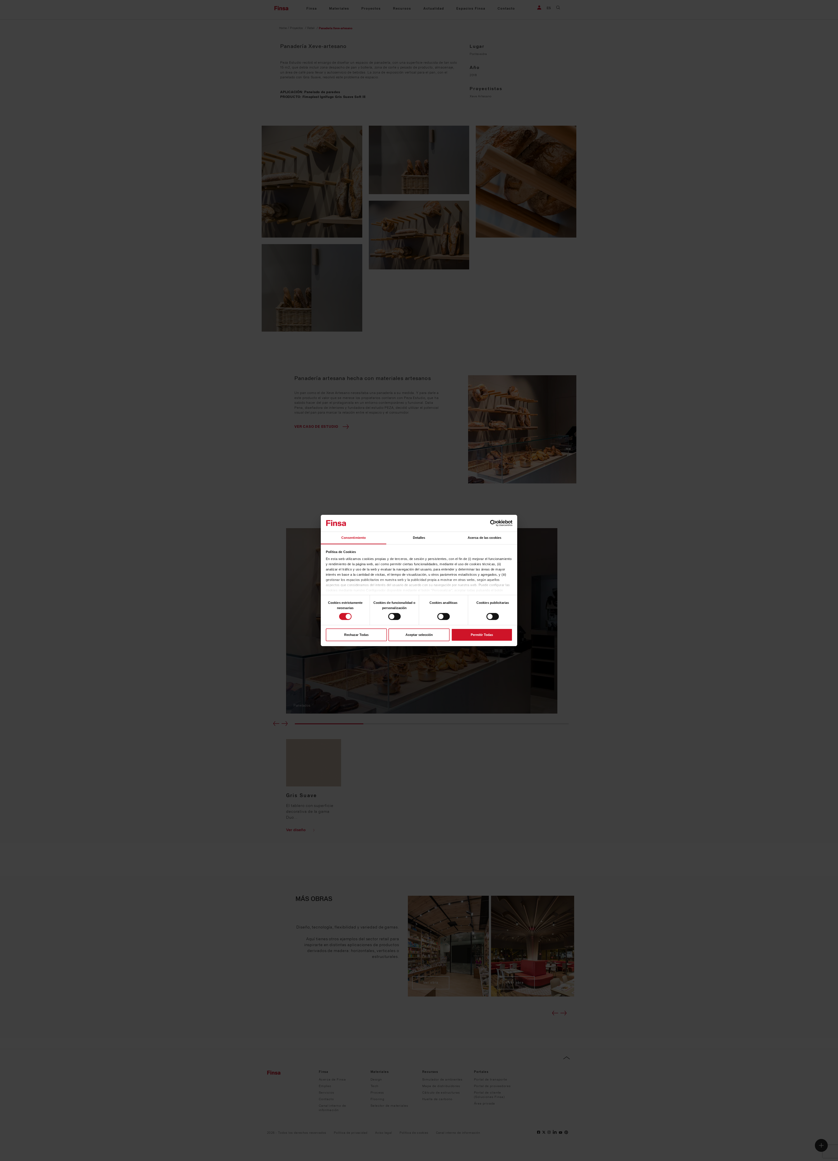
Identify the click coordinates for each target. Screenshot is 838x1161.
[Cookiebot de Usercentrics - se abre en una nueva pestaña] (493, 523)
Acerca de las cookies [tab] (484, 537)
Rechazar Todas (356, 635)
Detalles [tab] (419, 537)
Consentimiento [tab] (353, 537)
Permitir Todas (482, 635)
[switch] (394, 616)
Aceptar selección (419, 635)
